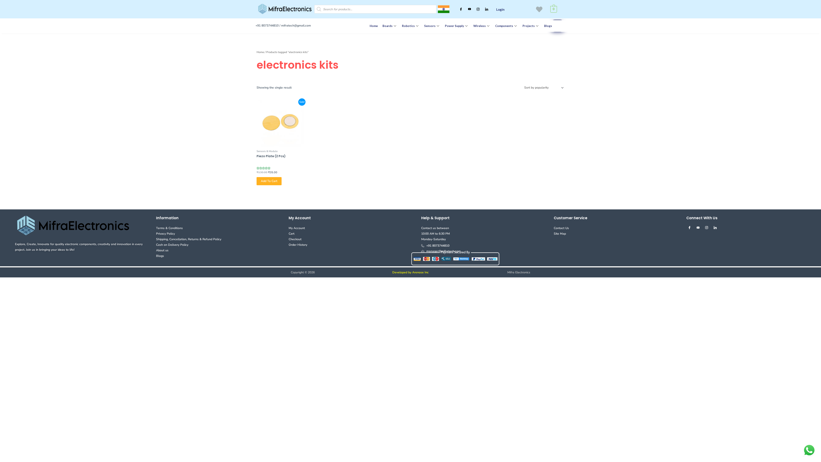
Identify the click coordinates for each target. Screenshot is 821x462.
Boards (387, 26)
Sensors (430, 26)
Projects (529, 26)
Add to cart (269, 181)
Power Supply (454, 26)
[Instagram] (478, 9)
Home (374, 26)
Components (504, 26)
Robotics (408, 26)
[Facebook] (461, 9)
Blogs (548, 26)
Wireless (479, 26)
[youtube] (469, 9)
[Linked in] (486, 9)
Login (500, 9)
